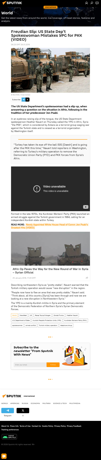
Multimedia (74, 403)
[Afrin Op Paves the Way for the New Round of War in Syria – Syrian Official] (50, 249)
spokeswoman (17, 325)
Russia (25, 403)
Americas (14, 403)
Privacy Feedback (74, 426)
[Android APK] (9, 437)
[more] (87, 277)
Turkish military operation (48, 325)
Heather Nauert (72, 315)
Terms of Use (25, 426)
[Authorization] (86, 3)
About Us (5, 426)
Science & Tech (60, 403)
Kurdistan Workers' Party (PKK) (75, 320)
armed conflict (31, 325)
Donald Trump (59, 315)
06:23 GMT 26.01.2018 (20, 44)
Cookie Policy (47, 426)
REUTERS (16, 95)
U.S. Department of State (21, 320)
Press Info (14, 426)
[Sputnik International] (12, 5)
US (31, 315)
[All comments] (4, 456)
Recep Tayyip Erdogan (42, 315)
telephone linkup (66, 325)
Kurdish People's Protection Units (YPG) (47, 320)
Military (46, 403)
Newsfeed (23, 315)
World (14, 315)
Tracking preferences (10, 429)
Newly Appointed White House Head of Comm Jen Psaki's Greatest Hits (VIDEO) (50, 226)
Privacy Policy (60, 426)
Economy (35, 403)
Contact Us (36, 426)
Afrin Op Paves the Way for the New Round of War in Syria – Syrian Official (50, 270)
